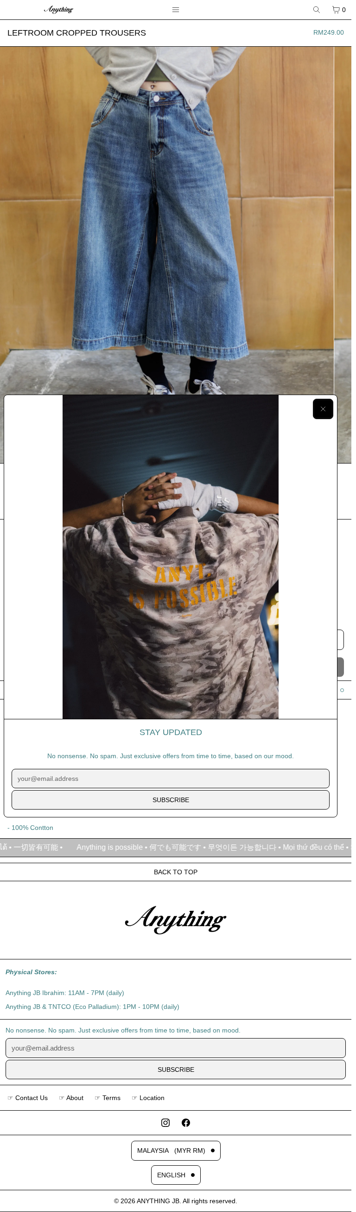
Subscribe (171, 800)
